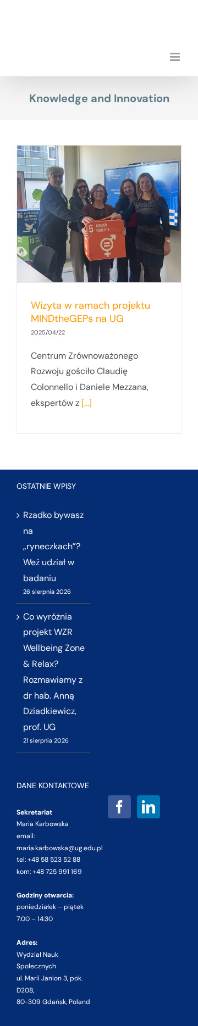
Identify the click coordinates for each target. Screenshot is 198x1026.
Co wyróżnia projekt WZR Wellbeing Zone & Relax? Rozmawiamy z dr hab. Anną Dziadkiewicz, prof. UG (54, 672)
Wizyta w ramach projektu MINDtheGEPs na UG (90, 312)
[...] (86, 403)
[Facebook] (119, 806)
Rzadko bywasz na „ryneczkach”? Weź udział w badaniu (53, 546)
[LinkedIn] (148, 806)
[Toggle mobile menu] (176, 57)
